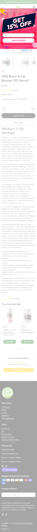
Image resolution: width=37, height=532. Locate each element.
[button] (34, 10)
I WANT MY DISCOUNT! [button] (18, 40)
